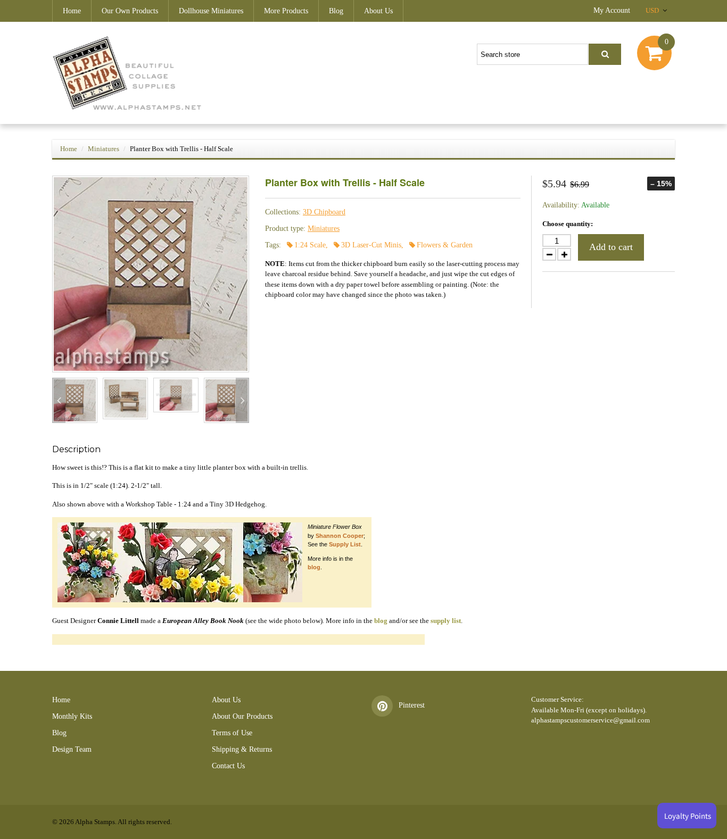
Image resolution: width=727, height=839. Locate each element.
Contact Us (228, 766)
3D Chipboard (324, 212)
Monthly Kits (72, 716)
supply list (446, 621)
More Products (286, 11)
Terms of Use (232, 733)
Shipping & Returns (242, 749)
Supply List (345, 544)
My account (611, 10)
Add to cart (611, 247)
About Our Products (242, 716)
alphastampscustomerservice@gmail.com (590, 720)
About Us (378, 11)
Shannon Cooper (339, 536)
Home (72, 11)
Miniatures (103, 149)
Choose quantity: (567, 224)
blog (314, 567)
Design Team (72, 749)
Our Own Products (130, 11)
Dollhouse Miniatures (211, 11)
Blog (336, 11)
